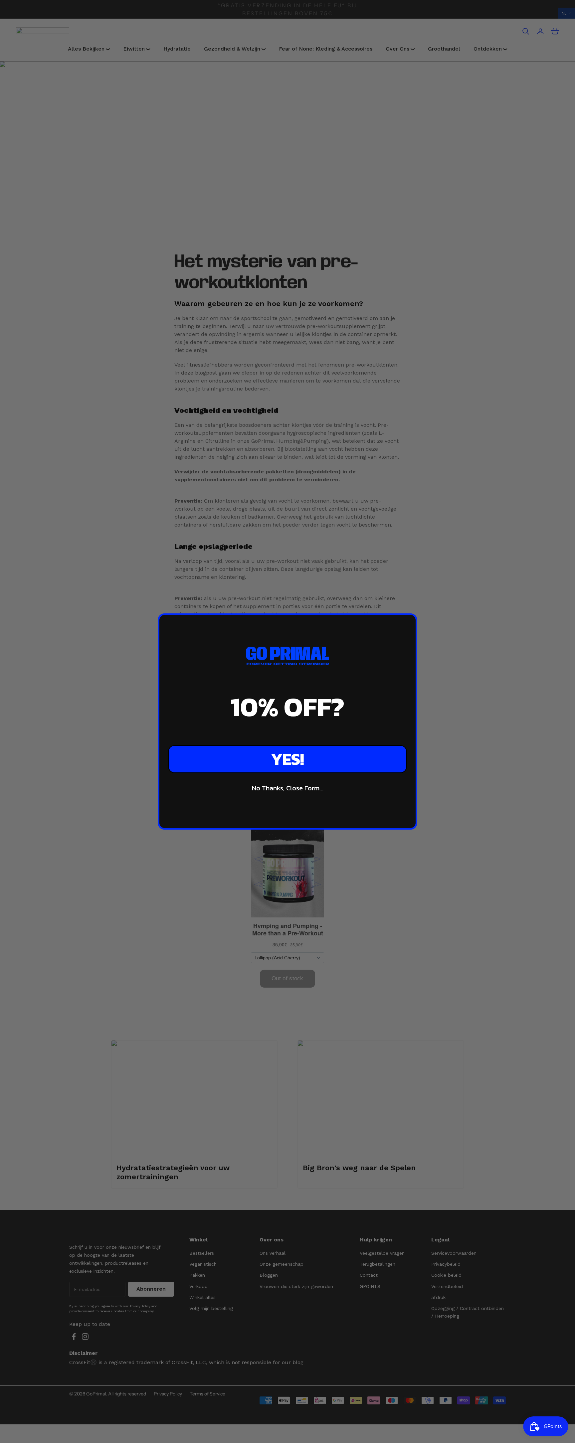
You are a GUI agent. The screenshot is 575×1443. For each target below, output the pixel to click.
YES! (287, 758)
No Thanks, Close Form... (287, 788)
